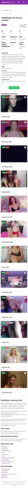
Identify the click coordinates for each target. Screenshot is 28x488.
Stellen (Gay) (4, 448)
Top (10, 10)
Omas (2, 452)
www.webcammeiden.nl (6, 414)
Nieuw (6, 10)
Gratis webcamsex (5, 469)
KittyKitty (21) (6, 192)
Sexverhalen (4, 472)
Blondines (4, 447)
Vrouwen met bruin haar (7, 461)
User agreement (14, 481)
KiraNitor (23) (6, 367)
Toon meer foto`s (14, 87)
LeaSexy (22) (6, 117)
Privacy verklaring (6, 481)
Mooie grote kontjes (7, 458)
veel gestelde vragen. (13, 433)
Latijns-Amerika (5, 454)
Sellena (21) (5, 342)
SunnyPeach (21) (7, 392)
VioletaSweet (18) (7, 242)
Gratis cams (4, 475)
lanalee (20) (5, 267)
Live (3, 10)
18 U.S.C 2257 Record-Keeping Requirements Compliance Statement (14, 485)
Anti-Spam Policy (21, 481)
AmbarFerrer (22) (7, 317)
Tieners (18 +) (5, 451)
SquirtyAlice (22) (7, 292)
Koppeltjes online (5, 463)
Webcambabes (5, 460)
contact (6, 431)
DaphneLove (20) (7, 217)
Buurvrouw (14, 474)
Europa (3, 456)
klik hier (6, 425)
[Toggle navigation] (26, 2)
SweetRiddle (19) (7, 167)
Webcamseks (4, 474)
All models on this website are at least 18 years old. (14, 482)
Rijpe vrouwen (4, 477)
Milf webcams (4, 470)
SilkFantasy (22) (6, 142)
